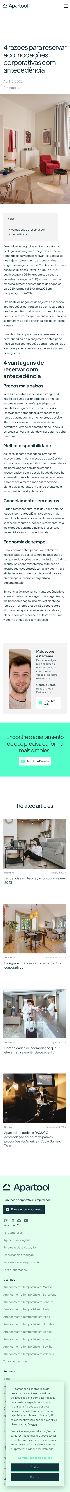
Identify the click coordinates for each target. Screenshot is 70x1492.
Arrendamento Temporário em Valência (28, 1354)
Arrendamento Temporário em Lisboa (27, 1331)
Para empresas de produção (21, 1262)
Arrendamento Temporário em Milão (26, 1316)
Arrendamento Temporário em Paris (26, 1309)
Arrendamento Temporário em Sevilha (27, 1346)
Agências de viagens (16, 1240)
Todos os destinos (15, 1361)
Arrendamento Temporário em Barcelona (29, 1294)
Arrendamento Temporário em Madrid (27, 1287)
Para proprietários (15, 1269)
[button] (63, 6)
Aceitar (35, 1467)
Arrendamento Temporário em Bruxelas (28, 1324)
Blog (6, 1378)
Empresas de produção (18, 1254)
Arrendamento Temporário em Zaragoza (29, 1339)
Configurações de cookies (35, 1457)
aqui (34, 1424)
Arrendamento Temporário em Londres (28, 1302)
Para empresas (13, 1232)
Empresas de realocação (19, 1247)
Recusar (35, 1477)
